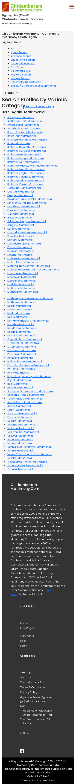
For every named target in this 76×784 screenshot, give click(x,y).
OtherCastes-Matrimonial (23, 343)
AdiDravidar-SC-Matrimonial (24, 121)
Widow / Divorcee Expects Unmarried (34, 86)
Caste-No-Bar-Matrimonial (24, 188)
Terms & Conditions (32, 687)
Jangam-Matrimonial (20, 225)
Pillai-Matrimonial (18, 372)
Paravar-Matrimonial (20, 358)
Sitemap (25, 672)
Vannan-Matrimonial (20, 439)
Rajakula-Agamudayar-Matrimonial (29, 376)
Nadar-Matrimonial (19, 306)
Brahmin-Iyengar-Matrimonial (25, 158)
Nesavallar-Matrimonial (21, 335)
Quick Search (19, 52)
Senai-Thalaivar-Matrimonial (25, 398)
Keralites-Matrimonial (20, 236)
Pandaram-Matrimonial (21, 350)
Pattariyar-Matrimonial (21, 369)
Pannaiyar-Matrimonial (21, 354)
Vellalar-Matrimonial (19, 458)
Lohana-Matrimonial (20, 255)
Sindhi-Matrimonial (19, 406)
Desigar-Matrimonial (20, 195)
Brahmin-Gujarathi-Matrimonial (26, 147)
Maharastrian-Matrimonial (23, 258)
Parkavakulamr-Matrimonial (24, 361)
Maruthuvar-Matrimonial (22, 273)
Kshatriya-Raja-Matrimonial (24, 243)
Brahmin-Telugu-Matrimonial (25, 180)
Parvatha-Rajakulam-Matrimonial (28, 365)
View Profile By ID (21, 71)
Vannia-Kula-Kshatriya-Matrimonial (29, 447)
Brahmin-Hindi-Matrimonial (24, 154)
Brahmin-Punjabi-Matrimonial (25, 177)
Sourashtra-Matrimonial (22, 413)
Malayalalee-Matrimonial (22, 262)
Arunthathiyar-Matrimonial (23, 128)
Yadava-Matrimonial (20, 469)
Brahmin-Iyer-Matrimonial (23, 162)
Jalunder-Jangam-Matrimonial (26, 221)
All (12, 48)
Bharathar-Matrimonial (21, 136)
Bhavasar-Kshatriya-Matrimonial (27, 139)
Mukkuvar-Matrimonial (21, 288)
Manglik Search (20, 78)
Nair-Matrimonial (17, 317)
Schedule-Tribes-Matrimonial (25, 395)
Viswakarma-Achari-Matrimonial (27, 462)
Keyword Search (21, 74)
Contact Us (27, 636)
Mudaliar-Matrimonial (20, 284)
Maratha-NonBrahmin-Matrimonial (28, 266)
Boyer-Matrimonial (18, 143)
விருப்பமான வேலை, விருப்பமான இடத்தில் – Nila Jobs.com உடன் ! (36, 701)
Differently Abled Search (26, 82)
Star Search (18, 67)
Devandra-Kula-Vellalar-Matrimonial (29, 199)
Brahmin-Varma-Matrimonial (25, 184)
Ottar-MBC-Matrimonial (22, 346)
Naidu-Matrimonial (18, 313)
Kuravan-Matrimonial (20, 251)
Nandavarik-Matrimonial (22, 328)
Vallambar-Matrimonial (21, 424)
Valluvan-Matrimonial (20, 428)
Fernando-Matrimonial (21, 210)
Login (23, 646)
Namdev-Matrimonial (20, 324)
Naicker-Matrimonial (20, 309)
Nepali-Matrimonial (19, 332)
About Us (26, 677)
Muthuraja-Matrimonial (21, 302)
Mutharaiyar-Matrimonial (22, 292)
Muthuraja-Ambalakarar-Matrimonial (30, 298)
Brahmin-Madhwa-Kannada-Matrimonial (32, 165)
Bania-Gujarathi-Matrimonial (25, 132)
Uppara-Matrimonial (19, 421)
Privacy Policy (28, 692)
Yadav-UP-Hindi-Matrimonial (25, 465)
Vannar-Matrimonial (19, 443)
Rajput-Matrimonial (19, 380)
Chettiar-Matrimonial (20, 191)
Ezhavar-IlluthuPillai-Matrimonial (27, 203)
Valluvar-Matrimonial (20, 436)
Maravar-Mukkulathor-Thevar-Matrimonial (33, 269)
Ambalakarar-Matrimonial (23, 125)
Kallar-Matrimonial (18, 229)
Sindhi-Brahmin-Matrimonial (24, 402)
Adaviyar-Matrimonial (20, 117)
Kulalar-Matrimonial (19, 247)
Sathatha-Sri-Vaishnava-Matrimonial (30, 391)
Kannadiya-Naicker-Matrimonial (27, 232)
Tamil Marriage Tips (32, 682)
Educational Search (23, 60)
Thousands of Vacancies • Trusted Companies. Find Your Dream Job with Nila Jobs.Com (36, 717)
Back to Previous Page (39, 106)
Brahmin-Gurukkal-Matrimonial (26, 151)
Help (23, 641)
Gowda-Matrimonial (19, 217)
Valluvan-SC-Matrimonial (23, 432)
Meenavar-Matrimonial (21, 277)
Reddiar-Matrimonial (20, 387)
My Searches (11, 42)
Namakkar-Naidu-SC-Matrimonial (28, 320)
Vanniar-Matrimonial (20, 450)
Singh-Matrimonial (18, 410)
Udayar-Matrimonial (19, 417)
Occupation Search (23, 63)
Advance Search (21, 56)
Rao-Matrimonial (17, 384)
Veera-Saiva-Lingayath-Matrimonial (29, 454)
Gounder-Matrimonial (20, 214)
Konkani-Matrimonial (20, 240)
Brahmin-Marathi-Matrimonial (26, 169)
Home (24, 623)
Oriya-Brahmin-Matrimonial (24, 339)
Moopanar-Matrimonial (21, 280)
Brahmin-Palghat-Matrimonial (26, 173)
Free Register (28, 628)
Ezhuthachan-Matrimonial (23, 206)
